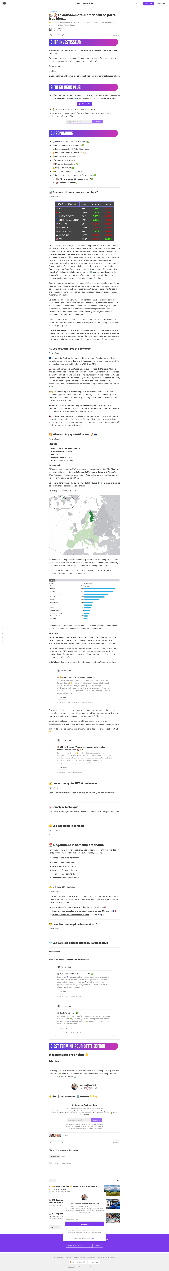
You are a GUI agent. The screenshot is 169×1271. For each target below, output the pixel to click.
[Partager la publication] (140, 3)
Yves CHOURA (58, 811)
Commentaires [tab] (55, 1156)
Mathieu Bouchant (59, 28)
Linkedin (92, 109)
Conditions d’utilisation (94, 1229)
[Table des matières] (2, 635)
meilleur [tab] (53, 1181)
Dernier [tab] (60, 1181)
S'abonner (148, 3)
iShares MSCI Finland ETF (68, 448)
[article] (84, 1190)
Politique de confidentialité (94, 1233)
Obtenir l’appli (94, 1262)
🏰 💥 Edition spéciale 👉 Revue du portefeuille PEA (73, 1186)
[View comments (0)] (58, 35)
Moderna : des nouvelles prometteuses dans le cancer (76, 911)
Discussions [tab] (68, 1181)
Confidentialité (90, 1257)
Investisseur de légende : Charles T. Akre (70, 915)
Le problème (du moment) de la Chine (69, 907)
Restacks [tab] (64, 1156)
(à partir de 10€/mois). (108, 98)
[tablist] (58, 1156)
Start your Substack (78, 1262)
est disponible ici (111, 76)
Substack (71, 1267)
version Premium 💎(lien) (70, 98)
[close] (103, 1195)
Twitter (83, 109)
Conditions (100, 1257)
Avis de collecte (110, 1257)
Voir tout (53, 1227)
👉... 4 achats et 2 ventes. (57, 1189)
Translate (53, 11)
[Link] (46, 192)
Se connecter (160, 3)
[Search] (136, 3)
